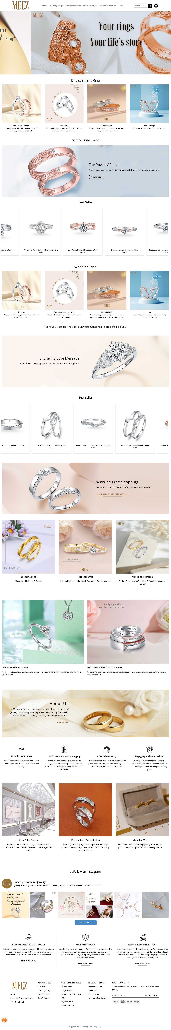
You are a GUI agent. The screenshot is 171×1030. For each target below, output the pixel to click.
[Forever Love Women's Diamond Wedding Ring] (33, 423)
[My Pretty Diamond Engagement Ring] (122, 227)
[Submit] (150, 6)
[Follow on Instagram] (16, 1002)
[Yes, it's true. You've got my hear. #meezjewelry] (99, 905)
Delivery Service (67, 1005)
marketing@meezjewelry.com (22, 998)
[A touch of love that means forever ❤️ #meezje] (155, 905)
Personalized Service (107, 5)
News (121, 5)
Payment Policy (67, 1001)
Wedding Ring (56, 5)
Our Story (41, 987)
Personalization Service (97, 998)
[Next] (164, 39)
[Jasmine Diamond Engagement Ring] (38, 227)
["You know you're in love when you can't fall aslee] (43, 905)
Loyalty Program (44, 994)
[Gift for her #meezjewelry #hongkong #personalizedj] (127, 905)
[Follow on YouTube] (23, 1002)
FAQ (63, 998)
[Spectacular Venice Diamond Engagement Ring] (80, 227)
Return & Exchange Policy (71, 994)
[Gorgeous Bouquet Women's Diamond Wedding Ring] (116, 423)
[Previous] (6, 39)
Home (45, 5)
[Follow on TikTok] (19, 1002)
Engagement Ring (73, 5)
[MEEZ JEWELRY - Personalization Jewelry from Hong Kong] (20, 5)
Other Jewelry (89, 5)
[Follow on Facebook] (12, 1002)
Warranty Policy (44, 990)
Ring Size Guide (67, 990)
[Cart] (156, 6)
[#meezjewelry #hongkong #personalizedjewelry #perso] (71, 905)
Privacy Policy (66, 987)
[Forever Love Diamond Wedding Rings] (74, 423)
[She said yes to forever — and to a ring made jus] (15, 905)
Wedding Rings (94, 990)
